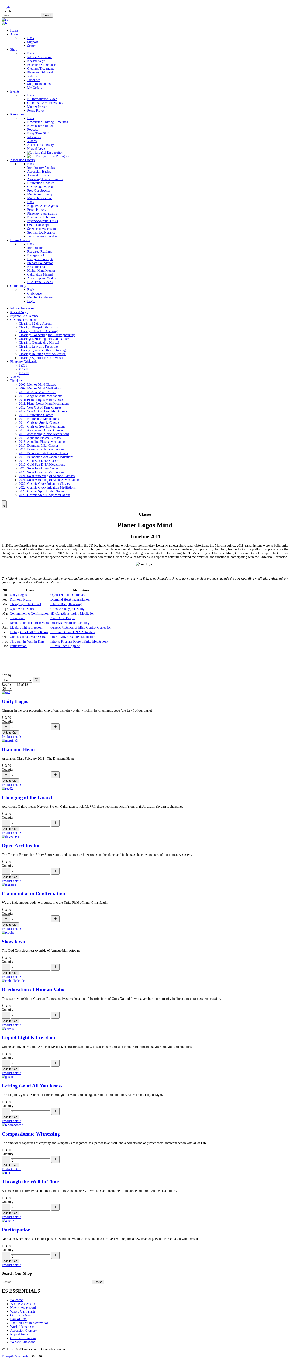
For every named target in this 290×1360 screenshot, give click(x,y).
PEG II (23, 369)
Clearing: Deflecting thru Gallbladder (44, 339)
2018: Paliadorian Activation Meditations (46, 457)
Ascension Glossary (23, 1330)
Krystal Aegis (19, 312)
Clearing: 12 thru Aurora (35, 323)
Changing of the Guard (25, 604)
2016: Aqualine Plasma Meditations (42, 441)
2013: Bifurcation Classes (36, 415)
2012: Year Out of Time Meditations (43, 411)
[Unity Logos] (6, 692)
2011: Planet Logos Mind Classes (41, 400)
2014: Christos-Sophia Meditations (42, 426)
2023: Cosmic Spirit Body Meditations (44, 495)
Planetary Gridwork (23, 361)
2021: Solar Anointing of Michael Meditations (49, 480)
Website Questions (22, 1342)
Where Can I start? (22, 1311)
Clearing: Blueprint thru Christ (39, 327)
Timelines (16, 380)
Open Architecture (22, 609)
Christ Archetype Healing (67, 609)
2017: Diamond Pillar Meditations (41, 449)
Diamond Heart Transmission (70, 599)
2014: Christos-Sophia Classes (39, 422)
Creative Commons (23, 1338)
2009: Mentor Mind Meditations (40, 388)
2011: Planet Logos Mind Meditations (44, 403)
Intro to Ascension (22, 308)
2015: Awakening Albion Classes (41, 430)
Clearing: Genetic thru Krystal (39, 342)
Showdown (17, 618)
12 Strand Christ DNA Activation (72, 632)
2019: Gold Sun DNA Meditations (42, 464)
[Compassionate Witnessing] (12, 1125)
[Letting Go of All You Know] (7, 1077)
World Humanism (22, 1326)
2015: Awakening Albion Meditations (44, 434)
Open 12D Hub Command (68, 595)
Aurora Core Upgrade (65, 646)
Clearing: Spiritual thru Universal (41, 358)
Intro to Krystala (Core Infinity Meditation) (79, 641)
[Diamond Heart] (10, 740)
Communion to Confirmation (29, 613)
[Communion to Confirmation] (9, 884)
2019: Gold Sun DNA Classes (39, 461)
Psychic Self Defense (24, 316)
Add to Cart (10, 732)
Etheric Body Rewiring (66, 604)
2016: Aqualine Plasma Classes (40, 438)
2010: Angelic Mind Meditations (40, 396)
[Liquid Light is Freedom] (8, 1028)
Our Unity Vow (20, 1315)
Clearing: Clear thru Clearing (38, 331)
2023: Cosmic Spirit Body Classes (42, 491)
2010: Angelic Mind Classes (37, 392)
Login (6, 7)
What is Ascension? (23, 1304)
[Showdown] (8, 932)
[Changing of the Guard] (7, 788)
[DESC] (36, 680)
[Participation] (8, 1221)
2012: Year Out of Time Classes (40, 407)
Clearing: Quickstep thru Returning (42, 350)
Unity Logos (18, 595)
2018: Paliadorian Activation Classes (43, 453)
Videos (15, 377)
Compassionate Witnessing (28, 636)
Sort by (6, 675)
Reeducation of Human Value (29, 623)
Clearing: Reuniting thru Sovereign (42, 354)
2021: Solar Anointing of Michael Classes (47, 476)
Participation (18, 646)
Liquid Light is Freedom (26, 627)
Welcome (16, 1300)
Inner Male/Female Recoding (69, 623)
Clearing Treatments (23, 319)
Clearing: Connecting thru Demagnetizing (47, 335)
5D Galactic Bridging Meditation (72, 613)
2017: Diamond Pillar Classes (38, 445)
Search (6, 11)
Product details (11, 736)
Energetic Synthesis (15, 1356)
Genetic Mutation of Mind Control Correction (80, 627)
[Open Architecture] (11, 836)
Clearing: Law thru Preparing (38, 346)
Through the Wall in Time (27, 641)
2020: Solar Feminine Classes (38, 468)
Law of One (18, 1319)
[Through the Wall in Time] (6, 1173)
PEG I (23, 365)
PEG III (24, 373)
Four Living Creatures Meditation (72, 636)
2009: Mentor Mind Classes (37, 384)
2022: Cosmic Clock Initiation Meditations (47, 487)
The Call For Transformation (29, 1323)
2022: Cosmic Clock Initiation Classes (44, 483)
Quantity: (8, 721)
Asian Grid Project (62, 618)
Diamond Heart (20, 599)
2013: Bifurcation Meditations (39, 419)
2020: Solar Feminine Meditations (41, 472)
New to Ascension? (23, 1307)
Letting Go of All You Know (29, 632)
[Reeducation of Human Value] (13, 980)
